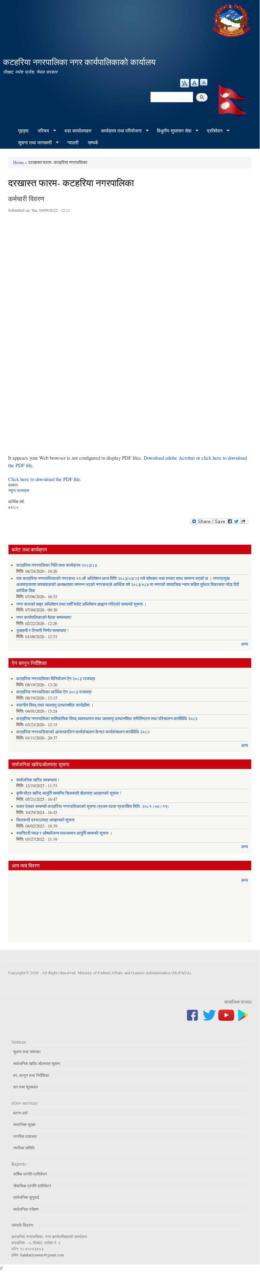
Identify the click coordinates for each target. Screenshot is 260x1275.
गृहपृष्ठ (23, 130)
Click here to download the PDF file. (44, 479)
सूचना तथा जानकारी (32, 142)
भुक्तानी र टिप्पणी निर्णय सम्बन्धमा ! (42, 630)
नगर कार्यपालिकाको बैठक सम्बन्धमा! (44, 617)
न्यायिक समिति (23, 1147)
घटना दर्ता (20, 1112)
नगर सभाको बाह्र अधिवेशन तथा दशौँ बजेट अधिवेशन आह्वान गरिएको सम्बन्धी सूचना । (81, 604)
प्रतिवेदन (212, 130)
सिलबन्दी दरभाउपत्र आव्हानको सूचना (45, 820)
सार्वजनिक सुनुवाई (26, 1197)
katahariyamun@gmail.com (42, 1254)
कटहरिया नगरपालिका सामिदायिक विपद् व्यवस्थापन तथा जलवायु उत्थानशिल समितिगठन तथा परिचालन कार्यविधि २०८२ (106, 719)
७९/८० (13, 507)
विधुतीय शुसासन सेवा (171, 130)
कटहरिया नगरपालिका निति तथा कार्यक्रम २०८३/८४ (56, 565)
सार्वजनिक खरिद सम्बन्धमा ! (37, 780)
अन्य (244, 644)
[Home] (232, 19)
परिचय (41, 130)
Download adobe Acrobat (170, 457)
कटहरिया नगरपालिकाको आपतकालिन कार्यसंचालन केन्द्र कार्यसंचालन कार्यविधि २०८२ (82, 732)
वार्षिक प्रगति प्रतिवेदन (30, 1173)
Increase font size (184, 83)
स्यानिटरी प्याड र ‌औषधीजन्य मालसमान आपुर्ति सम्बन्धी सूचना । (64, 833)
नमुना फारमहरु (18, 490)
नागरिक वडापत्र (25, 1136)
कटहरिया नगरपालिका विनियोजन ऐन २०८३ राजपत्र (55, 679)
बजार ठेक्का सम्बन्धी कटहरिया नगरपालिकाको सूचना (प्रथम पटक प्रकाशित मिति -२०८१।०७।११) (92, 806)
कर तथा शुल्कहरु (25, 1086)
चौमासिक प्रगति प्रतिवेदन (32, 1185)
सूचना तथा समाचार (27, 1051)
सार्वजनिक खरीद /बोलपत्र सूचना (36, 1063)
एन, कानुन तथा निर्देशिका (31, 1075)
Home (18, 162)
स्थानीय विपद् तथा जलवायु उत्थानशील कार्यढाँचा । (55, 705)
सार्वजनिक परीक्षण (26, 1209)
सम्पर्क (93, 142)
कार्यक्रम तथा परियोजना (119, 130)
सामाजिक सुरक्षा (24, 1124)
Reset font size (194, 83)
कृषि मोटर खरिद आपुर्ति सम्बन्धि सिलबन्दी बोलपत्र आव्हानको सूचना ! (68, 793)
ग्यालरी (72, 142)
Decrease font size (204, 82)
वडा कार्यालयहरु (78, 130)
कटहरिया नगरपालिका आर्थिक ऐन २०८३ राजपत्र (54, 692)
